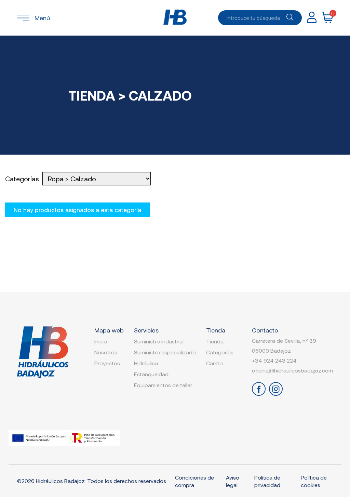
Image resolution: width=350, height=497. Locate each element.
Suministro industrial (159, 341)
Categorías (219, 352)
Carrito (214, 363)
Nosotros (105, 352)
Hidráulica (146, 363)
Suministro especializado (165, 352)
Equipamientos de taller (163, 385)
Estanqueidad (151, 374)
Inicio (100, 341)
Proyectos (107, 363)
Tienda (215, 341)
